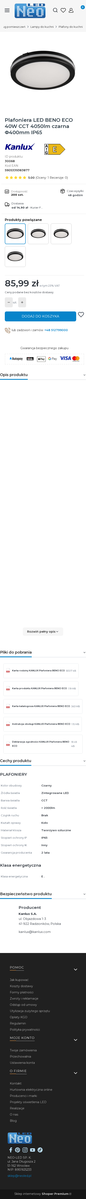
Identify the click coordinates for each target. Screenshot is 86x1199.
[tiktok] (40, 1151)
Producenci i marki (23, 1096)
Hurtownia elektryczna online (31, 1090)
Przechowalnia (20, 1056)
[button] (43, 631)
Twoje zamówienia (23, 1050)
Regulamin (18, 1023)
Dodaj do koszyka (40, 316)
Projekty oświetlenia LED (28, 1102)
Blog (13, 1121)
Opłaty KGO (18, 1017)
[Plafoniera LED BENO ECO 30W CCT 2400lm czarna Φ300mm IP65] (15, 256)
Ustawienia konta (22, 1063)
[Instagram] (25, 1151)
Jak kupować (19, 980)
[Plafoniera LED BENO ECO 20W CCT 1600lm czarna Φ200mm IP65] (61, 233)
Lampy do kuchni (42, 26)
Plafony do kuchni (71, 26)
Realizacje (17, 1108)
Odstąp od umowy (23, 1005)
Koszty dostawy (21, 986)
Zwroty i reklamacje (24, 998)
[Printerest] (17, 1151)
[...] (43, 71)
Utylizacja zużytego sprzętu (30, 1011)
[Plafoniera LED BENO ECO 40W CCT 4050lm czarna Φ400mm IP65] (15, 233)
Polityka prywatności (25, 1029)
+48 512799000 (56, 330)
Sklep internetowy (41, 1194)
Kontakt (16, 1083)
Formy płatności (21, 992)
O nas (14, 1114)
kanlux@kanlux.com (35, 932)
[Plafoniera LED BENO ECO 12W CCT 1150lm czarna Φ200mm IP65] (38, 233)
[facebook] (10, 1151)
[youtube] (32, 1151)
